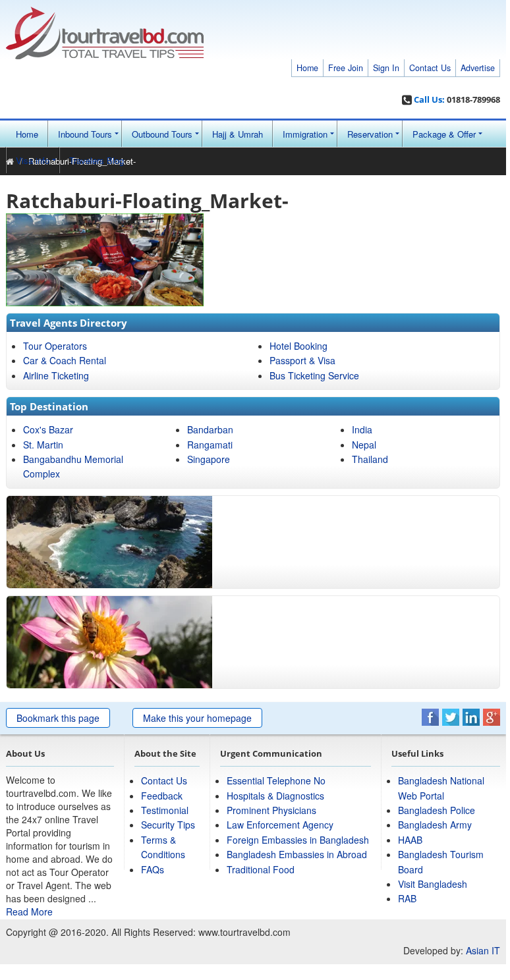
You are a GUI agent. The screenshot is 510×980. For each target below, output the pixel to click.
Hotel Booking (298, 345)
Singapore (208, 459)
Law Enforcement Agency (280, 824)
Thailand (370, 459)
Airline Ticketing (56, 375)
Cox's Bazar (48, 429)
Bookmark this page (57, 717)
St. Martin (43, 444)
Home (307, 68)
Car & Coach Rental (64, 360)
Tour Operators (55, 345)
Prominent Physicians (271, 810)
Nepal (364, 444)
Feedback (162, 795)
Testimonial (164, 810)
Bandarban (210, 429)
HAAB (410, 839)
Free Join (345, 68)
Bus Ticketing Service (314, 375)
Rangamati (210, 444)
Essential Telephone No (276, 780)
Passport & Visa (302, 360)
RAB (407, 898)
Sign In (386, 68)
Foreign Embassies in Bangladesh (298, 839)
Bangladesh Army (435, 824)
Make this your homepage (197, 717)
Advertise (478, 68)
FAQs (152, 869)
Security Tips (168, 824)
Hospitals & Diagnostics (275, 795)
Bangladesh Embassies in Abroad (297, 854)
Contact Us (430, 68)
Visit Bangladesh (432, 883)
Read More (29, 911)
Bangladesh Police (436, 810)
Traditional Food (261, 869)
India (362, 429)
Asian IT (483, 950)
